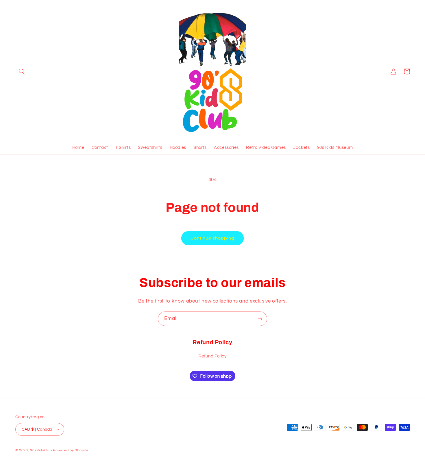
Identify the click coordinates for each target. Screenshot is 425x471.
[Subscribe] (260, 318)
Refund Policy (212, 356)
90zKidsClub (41, 450)
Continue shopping (213, 238)
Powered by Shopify (70, 450)
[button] (22, 71)
